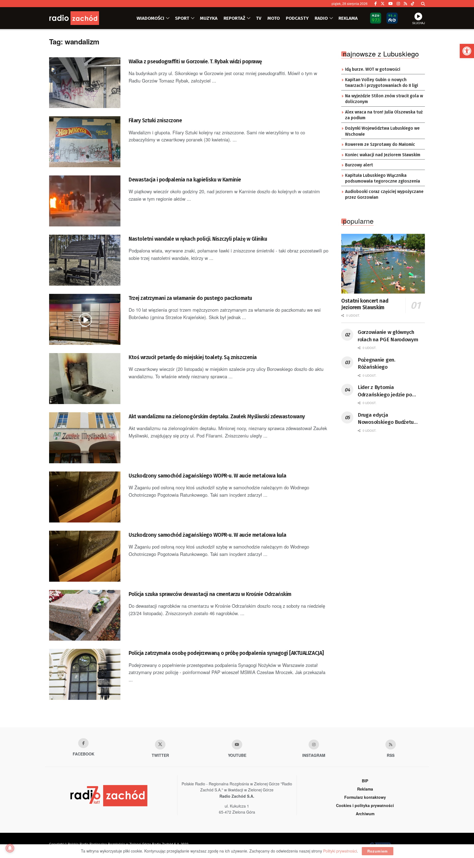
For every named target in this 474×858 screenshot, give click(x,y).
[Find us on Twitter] (383, 3)
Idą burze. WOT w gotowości (372, 69)
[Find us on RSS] (405, 3)
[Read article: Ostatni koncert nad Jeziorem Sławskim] (383, 264)
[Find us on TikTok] (412, 3)
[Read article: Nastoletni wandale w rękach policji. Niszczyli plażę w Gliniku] (84, 260)
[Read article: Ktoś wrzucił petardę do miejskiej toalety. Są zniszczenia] (84, 378)
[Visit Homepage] (82, 18)
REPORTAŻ (234, 18)
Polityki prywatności (340, 851)
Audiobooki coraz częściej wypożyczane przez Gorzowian (384, 194)
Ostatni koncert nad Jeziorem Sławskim (364, 304)
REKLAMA (348, 18)
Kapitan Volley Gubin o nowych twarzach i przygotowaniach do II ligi (381, 82)
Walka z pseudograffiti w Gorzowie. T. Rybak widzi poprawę (195, 61)
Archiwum (365, 813)
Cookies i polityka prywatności (365, 805)
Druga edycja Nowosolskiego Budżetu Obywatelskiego (386, 419)
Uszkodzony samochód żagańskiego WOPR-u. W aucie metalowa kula (207, 476)
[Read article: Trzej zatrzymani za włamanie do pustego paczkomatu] (84, 319)
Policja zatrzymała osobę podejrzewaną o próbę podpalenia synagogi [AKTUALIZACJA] (226, 653)
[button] (467, 51)
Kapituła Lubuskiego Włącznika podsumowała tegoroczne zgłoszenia (382, 178)
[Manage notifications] (9, 848)
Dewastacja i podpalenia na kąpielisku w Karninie (185, 180)
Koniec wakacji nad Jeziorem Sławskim (382, 154)
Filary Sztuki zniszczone (155, 120)
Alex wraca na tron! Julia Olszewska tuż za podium (384, 115)
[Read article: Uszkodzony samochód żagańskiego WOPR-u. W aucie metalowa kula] (84, 496)
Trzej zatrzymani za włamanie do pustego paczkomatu (190, 298)
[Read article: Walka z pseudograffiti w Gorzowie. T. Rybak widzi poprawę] (84, 82)
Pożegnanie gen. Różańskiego (376, 363)
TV (258, 18)
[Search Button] (423, 3)
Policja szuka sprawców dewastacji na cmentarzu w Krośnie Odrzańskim (210, 594)
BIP (365, 780)
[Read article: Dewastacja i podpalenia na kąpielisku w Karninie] (84, 200)
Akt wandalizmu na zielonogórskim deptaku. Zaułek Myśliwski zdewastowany (217, 416)
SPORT (182, 18)
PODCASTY (297, 18)
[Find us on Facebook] (375, 3)
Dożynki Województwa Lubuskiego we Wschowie (382, 131)
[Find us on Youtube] (237, 744)
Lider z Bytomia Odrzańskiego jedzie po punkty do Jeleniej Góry (385, 391)
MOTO (273, 18)
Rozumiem (377, 851)
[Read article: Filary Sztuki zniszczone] (84, 141)
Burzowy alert (359, 165)
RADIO (321, 18)
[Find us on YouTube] (390, 3)
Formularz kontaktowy (365, 797)
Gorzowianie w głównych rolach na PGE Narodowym (388, 336)
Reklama (365, 789)
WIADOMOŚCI (150, 18)
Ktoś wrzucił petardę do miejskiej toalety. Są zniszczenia (193, 357)
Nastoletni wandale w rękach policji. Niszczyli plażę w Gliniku (198, 239)
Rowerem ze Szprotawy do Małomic (380, 144)
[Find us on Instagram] (398, 3)
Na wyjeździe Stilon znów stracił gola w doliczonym (384, 98)
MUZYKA (209, 18)
